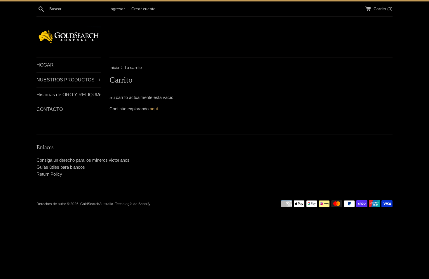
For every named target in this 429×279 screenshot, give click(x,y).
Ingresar (117, 9)
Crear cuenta (143, 9)
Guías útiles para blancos (60, 167)
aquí (154, 108)
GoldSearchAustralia (96, 204)
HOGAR (45, 64)
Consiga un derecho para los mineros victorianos (83, 160)
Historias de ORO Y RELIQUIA (68, 94)
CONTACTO (49, 109)
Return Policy (49, 174)
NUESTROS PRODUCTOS (68, 79)
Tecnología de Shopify (132, 204)
